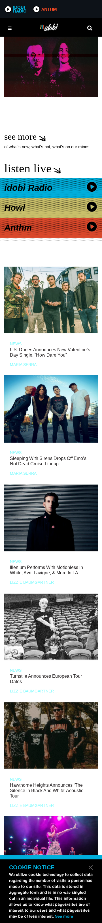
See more (64, 916)
